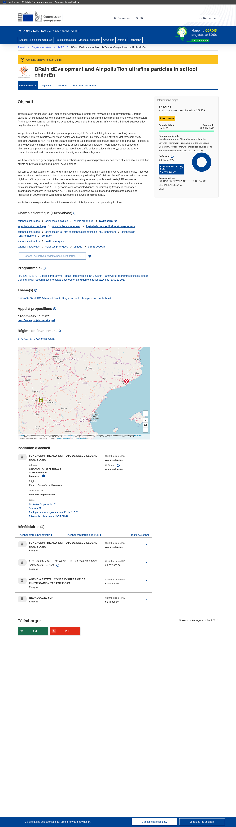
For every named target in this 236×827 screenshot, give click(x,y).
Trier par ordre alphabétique (34, 535)
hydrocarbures (108, 221)
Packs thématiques (41, 40)
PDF (67, 631)
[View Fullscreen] (145, 413)
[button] (139, 18)
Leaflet (21, 435)
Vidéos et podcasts (89, 40)
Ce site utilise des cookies (40, 821)
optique (78, 246)
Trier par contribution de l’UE (83, 535)
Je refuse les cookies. (202, 821)
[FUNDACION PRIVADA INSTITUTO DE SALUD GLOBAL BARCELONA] (126, 381)
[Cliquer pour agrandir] (146, 544)
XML (35, 631)
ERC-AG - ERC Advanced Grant (36, 338)
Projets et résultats (65, 40)
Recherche (135, 40)
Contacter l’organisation (59, 504)
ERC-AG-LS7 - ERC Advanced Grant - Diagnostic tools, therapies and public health (65, 298)
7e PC (61, 47)
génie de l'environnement (66, 226)
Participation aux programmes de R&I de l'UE (64, 512)
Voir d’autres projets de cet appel (36, 320)
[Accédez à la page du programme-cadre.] (24, 72)
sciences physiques (56, 246)
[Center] (145, 425)
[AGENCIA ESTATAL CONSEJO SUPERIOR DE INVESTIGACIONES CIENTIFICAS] (41, 400)
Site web (51, 508)
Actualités (108, 40)
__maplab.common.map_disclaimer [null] (71, 438)
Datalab (121, 40)
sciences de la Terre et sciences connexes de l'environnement (80, 232)
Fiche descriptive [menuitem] (27, 85)
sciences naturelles (29, 221)
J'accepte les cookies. (154, 821)
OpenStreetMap (68, 435)
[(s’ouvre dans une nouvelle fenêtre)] (44, 16)
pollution (47, 235)
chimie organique (83, 221)
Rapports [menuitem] (46, 85)
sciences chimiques (56, 221)
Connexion (124, 18)
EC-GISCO (138, 435)
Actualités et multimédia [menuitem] (84, 85)
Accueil (23, 40)
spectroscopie (96, 246)
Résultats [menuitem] (62, 85)
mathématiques (54, 241)
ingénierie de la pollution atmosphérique (110, 226)
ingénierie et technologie (32, 226)
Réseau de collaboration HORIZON (64, 516)
